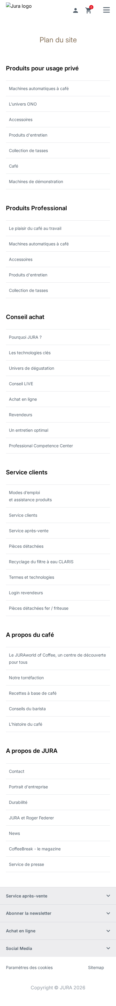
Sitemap (96, 967)
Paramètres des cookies (29, 967)
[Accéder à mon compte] (75, 10)
